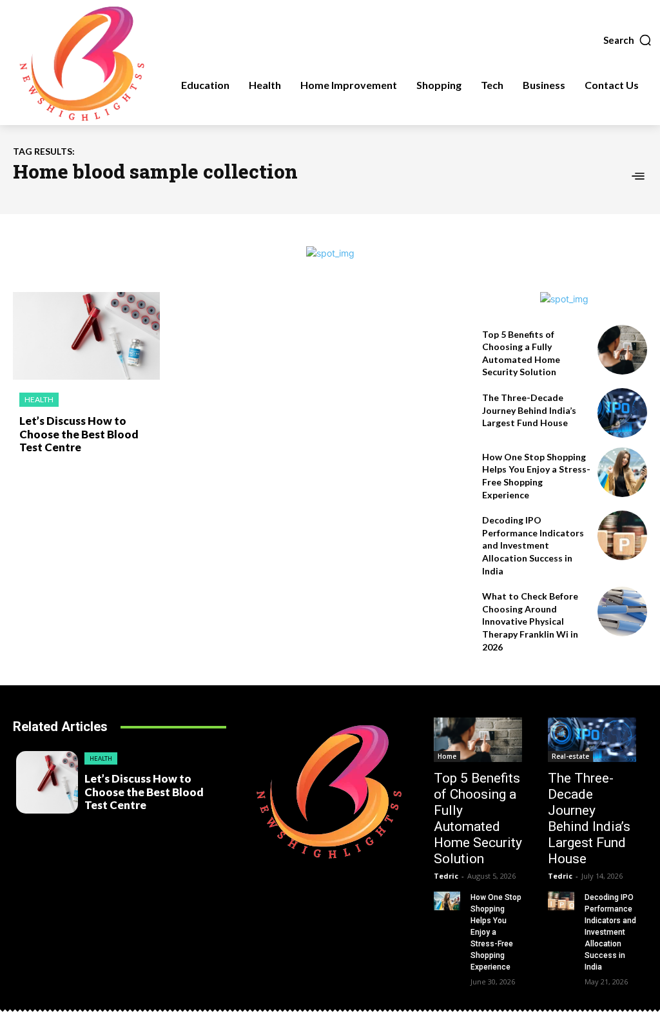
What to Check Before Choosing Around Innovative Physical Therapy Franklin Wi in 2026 (530, 621)
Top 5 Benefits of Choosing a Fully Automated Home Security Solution (478, 818)
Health (38, 399)
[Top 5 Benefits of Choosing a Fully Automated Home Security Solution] (622, 350)
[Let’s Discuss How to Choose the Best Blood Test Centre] (86, 336)
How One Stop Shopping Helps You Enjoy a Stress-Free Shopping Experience (496, 932)
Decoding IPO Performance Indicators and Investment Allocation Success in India (533, 545)
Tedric (446, 876)
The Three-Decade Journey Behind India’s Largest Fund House (529, 410)
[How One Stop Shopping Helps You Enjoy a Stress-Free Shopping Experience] (622, 472)
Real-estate (570, 756)
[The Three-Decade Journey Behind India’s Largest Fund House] (622, 413)
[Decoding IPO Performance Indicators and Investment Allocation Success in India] (622, 535)
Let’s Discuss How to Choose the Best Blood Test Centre (79, 434)
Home (447, 756)
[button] (627, 40)
